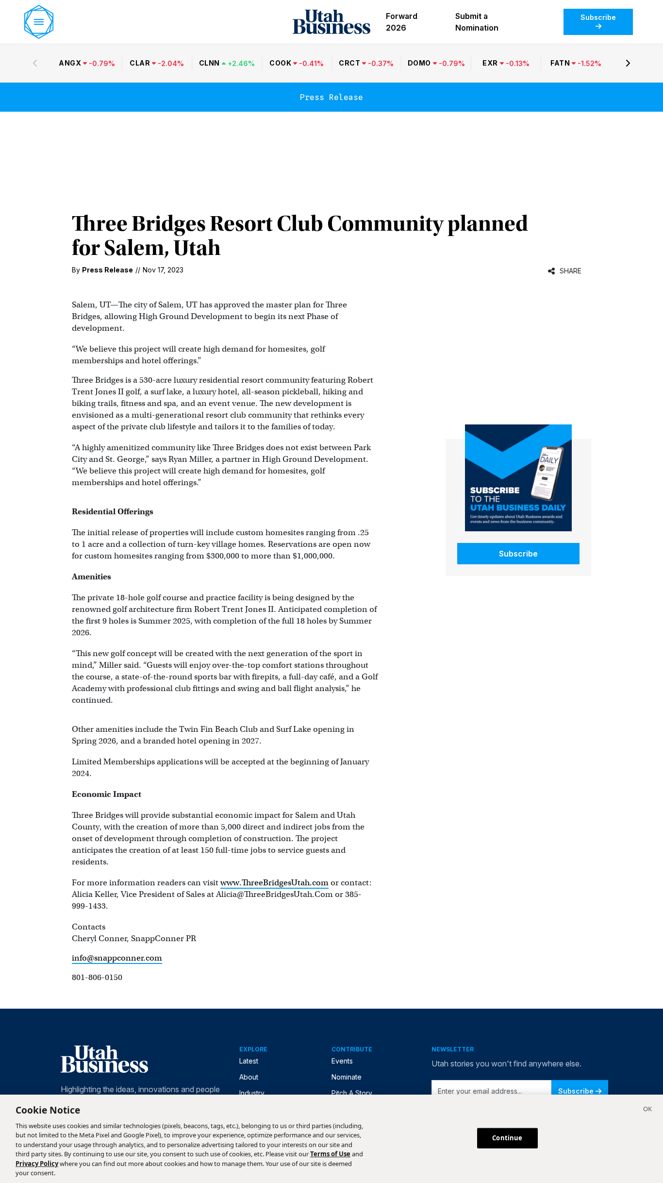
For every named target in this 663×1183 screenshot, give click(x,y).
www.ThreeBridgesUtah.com (274, 883)
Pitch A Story (352, 1093)
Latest (248, 1061)
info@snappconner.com (117, 958)
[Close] (647, 1110)
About (248, 1077)
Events (342, 1061)
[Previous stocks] (34, 63)
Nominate (347, 1077)
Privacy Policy (37, 1163)
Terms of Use (330, 1153)
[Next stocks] (628, 63)
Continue (507, 1137)
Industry (252, 1093)
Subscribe (598, 17)
